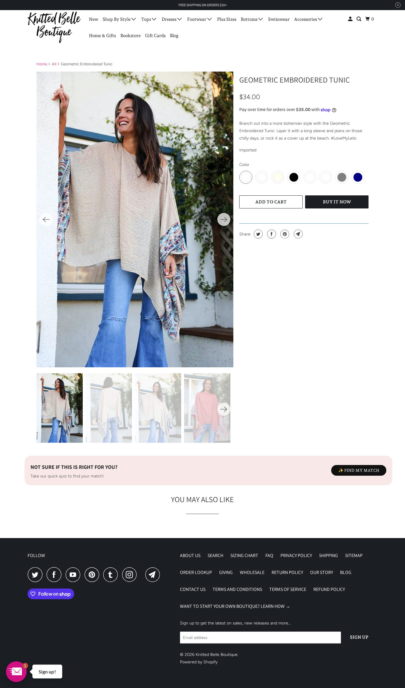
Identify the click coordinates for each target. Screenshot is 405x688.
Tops (146, 19)
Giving (226, 572)
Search (215, 555)
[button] (16, 671)
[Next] (223, 219)
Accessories (306, 19)
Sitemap (354, 555)
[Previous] (45, 219)
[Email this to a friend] (297, 234)
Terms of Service (287, 589)
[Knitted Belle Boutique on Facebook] (55, 574)
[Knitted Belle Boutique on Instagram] (131, 574)
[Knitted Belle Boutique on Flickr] (142, 574)
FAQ (269, 555)
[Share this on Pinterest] (284, 234)
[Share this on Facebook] (271, 234)
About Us (190, 555)
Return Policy (287, 572)
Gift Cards (155, 35)
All (54, 64)
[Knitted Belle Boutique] (54, 27)
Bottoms (249, 19)
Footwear (197, 19)
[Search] (359, 19)
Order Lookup (196, 572)
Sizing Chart (244, 555)
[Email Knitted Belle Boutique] (154, 574)
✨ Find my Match (358, 470)
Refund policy (329, 589)
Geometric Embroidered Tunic (294, 80)
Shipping (328, 555)
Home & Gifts (102, 35)
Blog (174, 35)
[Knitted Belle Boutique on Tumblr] (112, 574)
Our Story (321, 572)
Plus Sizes (226, 19)
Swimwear (279, 19)
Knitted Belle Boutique (216, 654)
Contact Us (192, 589)
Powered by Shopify (199, 662)
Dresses (169, 19)
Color (244, 164)
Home (41, 64)
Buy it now (337, 202)
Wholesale (252, 572)
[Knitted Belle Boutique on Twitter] (36, 574)
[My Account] (351, 19)
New (93, 19)
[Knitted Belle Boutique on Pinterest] (93, 574)
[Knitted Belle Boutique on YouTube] (74, 574)
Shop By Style (117, 19)
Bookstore (130, 35)
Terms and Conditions (237, 589)
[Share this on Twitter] (257, 234)
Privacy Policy (296, 555)
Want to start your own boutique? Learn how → (235, 606)
